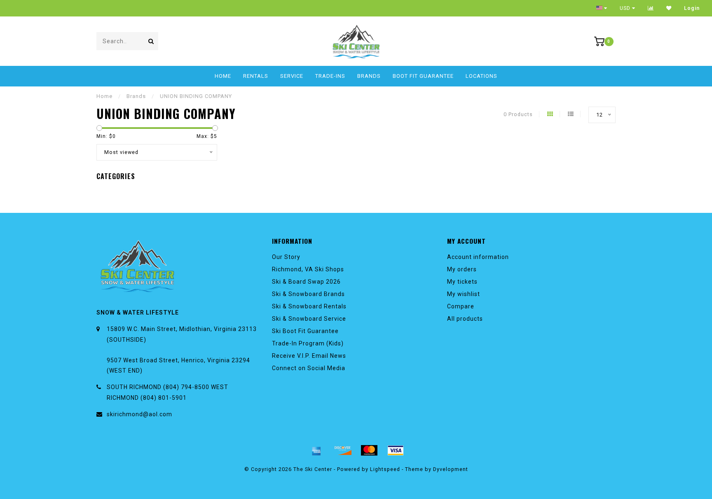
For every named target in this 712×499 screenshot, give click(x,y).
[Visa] (395, 450)
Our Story (286, 257)
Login (692, 8)
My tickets (462, 281)
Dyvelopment (450, 469)
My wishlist (463, 294)
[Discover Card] (343, 450)
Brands (369, 76)
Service (291, 76)
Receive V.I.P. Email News (309, 355)
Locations (481, 76)
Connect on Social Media (308, 368)
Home (223, 76)
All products (465, 318)
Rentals (255, 76)
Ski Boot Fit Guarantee (305, 331)
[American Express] (316, 450)
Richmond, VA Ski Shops (308, 269)
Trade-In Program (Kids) (308, 343)
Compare (460, 306)
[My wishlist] (669, 8)
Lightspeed (385, 469)
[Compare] (651, 8)
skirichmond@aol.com (139, 414)
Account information (478, 257)
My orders (462, 269)
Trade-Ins (330, 76)
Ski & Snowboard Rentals (309, 306)
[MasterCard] (369, 450)
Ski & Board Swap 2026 (306, 281)
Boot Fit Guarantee (423, 76)
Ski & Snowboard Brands (308, 294)
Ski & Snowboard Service (309, 318)
